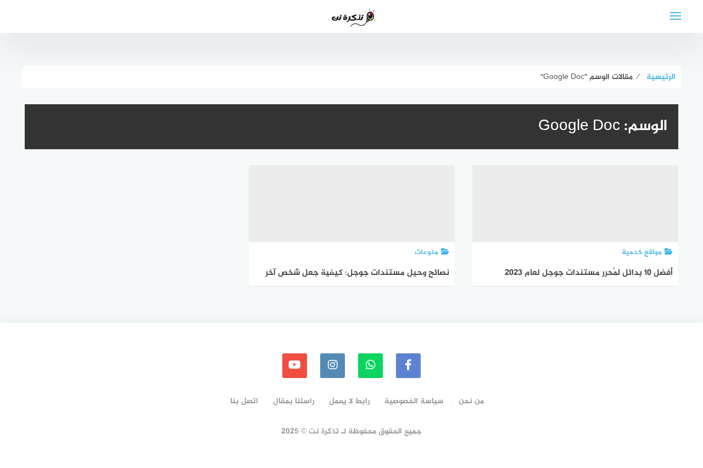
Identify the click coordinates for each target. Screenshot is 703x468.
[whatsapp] (370, 365)
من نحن (471, 401)
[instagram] (332, 365)
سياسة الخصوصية (414, 401)
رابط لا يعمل (349, 401)
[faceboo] (408, 365)
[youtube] (294, 365)
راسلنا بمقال (293, 401)
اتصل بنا (244, 401)
